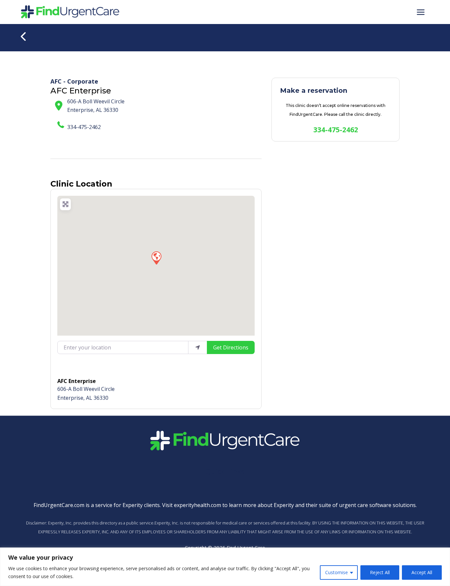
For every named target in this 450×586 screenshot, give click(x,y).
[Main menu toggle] (420, 12)
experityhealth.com (197, 505)
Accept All (421, 572)
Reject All (380, 572)
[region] (225, 567)
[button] (156, 257)
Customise (336, 572)
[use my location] (197, 347)
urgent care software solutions (377, 505)
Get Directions (230, 347)
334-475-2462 (84, 127)
